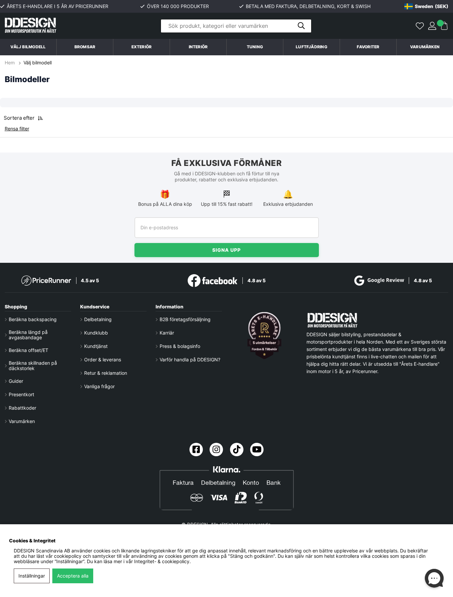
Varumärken (425, 46)
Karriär (167, 333)
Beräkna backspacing (33, 319)
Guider (16, 381)
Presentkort (21, 394)
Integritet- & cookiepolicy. (162, 561)
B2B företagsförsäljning (185, 319)
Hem (10, 62)
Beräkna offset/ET (28, 350)
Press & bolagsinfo (180, 346)
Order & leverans (102, 359)
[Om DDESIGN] (264, 335)
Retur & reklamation (105, 373)
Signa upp (226, 250)
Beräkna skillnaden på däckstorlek (33, 365)
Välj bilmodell (28, 46)
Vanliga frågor (99, 386)
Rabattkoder (22, 408)
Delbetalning (98, 319)
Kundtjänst (96, 346)
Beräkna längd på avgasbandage (28, 335)
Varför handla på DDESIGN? (190, 359)
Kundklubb (96, 333)
